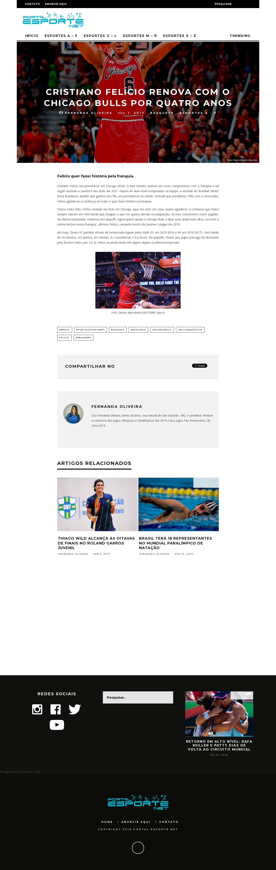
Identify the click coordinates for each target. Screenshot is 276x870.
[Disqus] (138, 623)
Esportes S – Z (179, 36)
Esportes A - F (198, 112)
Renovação (83, 337)
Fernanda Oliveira (89, 112)
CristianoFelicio (190, 329)
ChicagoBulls (162, 329)
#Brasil (64, 329)
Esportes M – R (140, 36)
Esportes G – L (100, 36)
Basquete (162, 112)
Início (31, 36)
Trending (239, 36)
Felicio (64, 337)
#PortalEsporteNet (90, 329)
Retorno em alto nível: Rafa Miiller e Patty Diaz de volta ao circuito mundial (219, 745)
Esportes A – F (61, 36)
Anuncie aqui (56, 3)
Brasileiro (138, 329)
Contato (32, 3)
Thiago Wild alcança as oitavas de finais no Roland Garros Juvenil (96, 543)
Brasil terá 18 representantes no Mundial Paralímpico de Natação (175, 543)
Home (107, 821)
